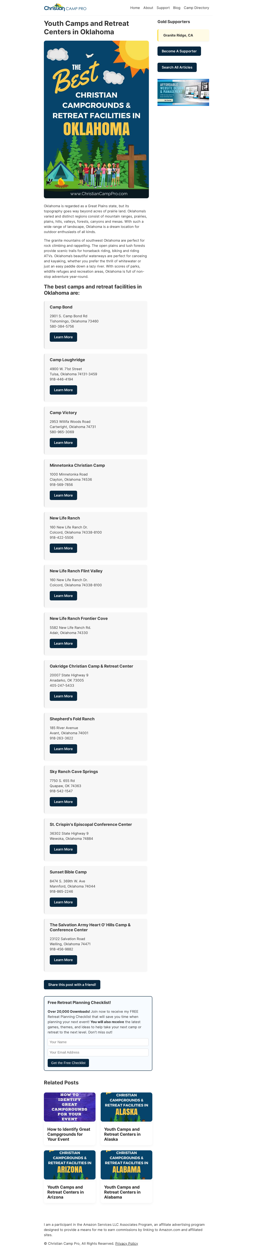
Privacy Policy (126, 1243)
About (148, 8)
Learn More (63, 337)
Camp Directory (196, 8)
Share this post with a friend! (72, 985)
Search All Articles (177, 67)
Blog (176, 8)
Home (135, 8)
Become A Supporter (179, 51)
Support (163, 8)
